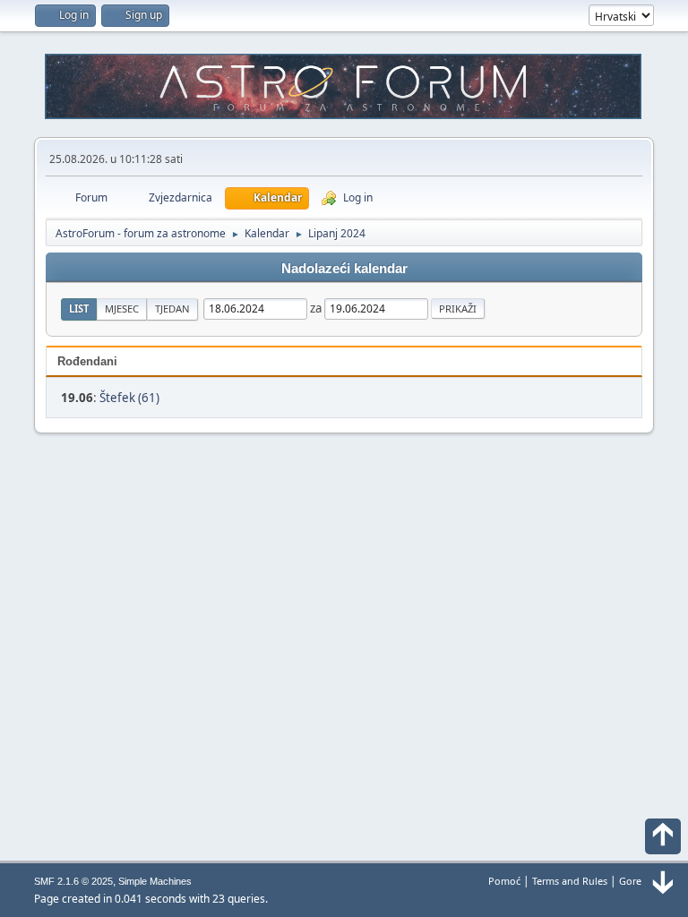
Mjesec (122, 308)
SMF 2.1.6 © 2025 (73, 881)
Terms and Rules (569, 880)
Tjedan (172, 308)
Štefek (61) (129, 398)
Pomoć (504, 880)
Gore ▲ (636, 880)
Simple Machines (155, 881)
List (79, 308)
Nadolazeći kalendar (344, 268)
